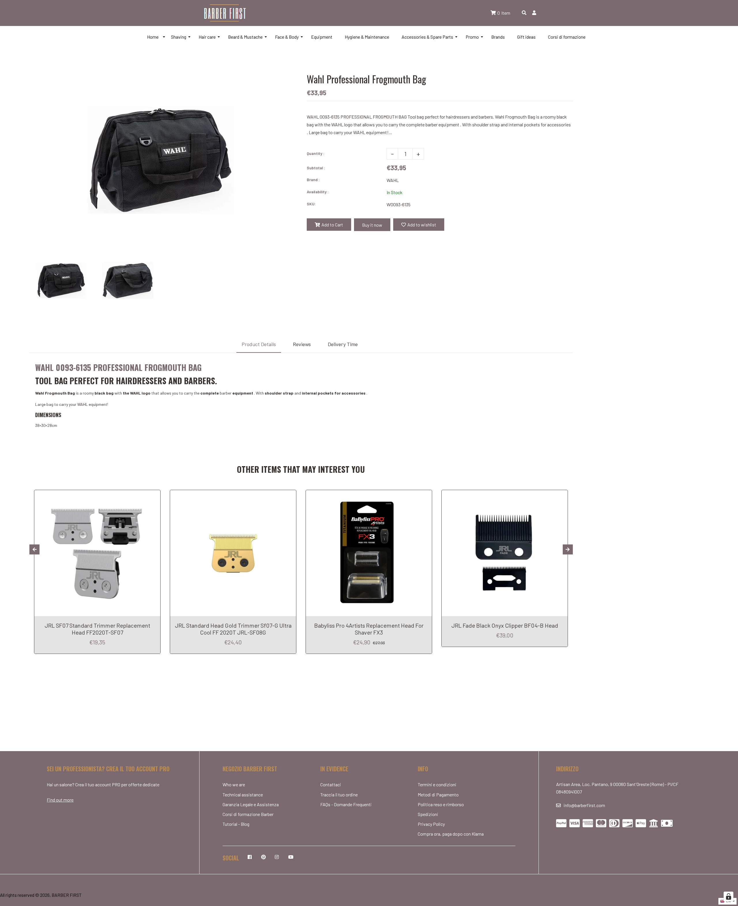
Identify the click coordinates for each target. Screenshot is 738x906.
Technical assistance (243, 794)
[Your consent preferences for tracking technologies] (728, 896)
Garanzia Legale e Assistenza (251, 804)
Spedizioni (428, 814)
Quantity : (315, 153)
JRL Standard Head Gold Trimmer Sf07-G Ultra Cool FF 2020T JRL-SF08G (233, 629)
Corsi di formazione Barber (248, 814)
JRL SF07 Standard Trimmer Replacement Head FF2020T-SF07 (97, 629)
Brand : (313, 179)
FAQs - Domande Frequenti (346, 804)
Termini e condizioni (437, 784)
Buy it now (372, 225)
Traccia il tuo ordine (339, 794)
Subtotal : (316, 167)
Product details (259, 344)
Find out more (60, 799)
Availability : (318, 191)
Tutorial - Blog (236, 824)
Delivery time (343, 344)
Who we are (234, 784)
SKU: (311, 203)
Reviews (302, 344)
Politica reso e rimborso (441, 804)
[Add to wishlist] (154, 495)
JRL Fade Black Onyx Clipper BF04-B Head (504, 625)
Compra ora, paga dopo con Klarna (451, 833)
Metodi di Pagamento (438, 794)
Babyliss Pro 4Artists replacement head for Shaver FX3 (368, 629)
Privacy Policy (431, 824)
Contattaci (330, 784)
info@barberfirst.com (584, 805)
